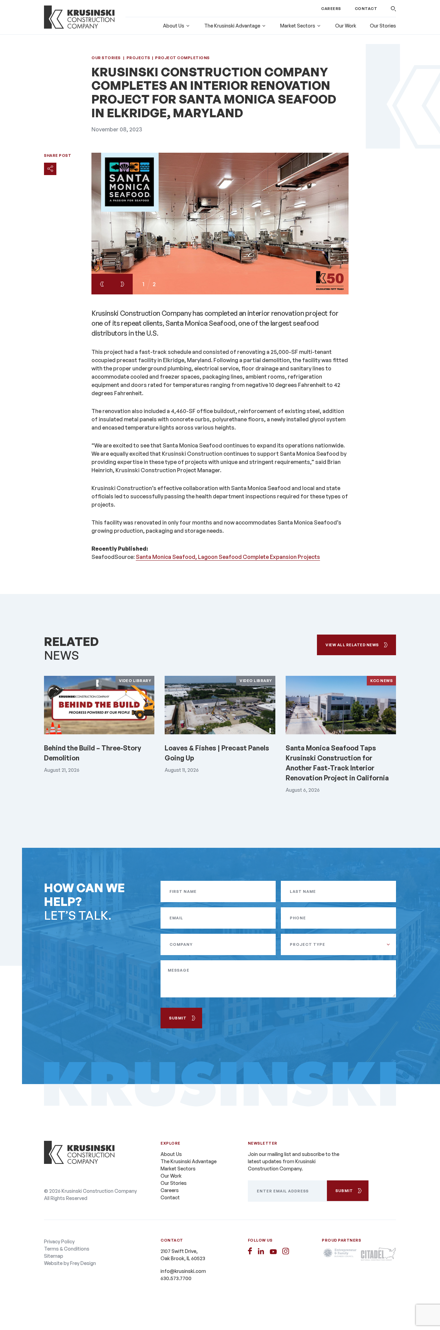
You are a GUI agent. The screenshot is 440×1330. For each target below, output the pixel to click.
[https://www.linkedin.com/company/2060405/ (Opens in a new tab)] (260, 1251)
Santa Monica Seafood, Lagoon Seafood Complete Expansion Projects (228, 556)
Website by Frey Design (70, 1263)
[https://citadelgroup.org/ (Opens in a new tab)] (378, 1254)
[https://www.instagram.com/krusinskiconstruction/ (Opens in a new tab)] (285, 1251)
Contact (366, 8)
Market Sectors (297, 26)
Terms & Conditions (66, 1249)
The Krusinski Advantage (189, 1161)
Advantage (232, 26)
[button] (393, 8)
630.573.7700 (176, 1278)
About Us (173, 26)
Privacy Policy (59, 1241)
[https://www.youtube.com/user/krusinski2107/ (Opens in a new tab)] (273, 1251)
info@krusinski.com (183, 1271)
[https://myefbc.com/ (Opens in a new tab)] (339, 1254)
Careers (331, 8)
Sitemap (53, 1256)
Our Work (345, 26)
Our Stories (383, 26)
